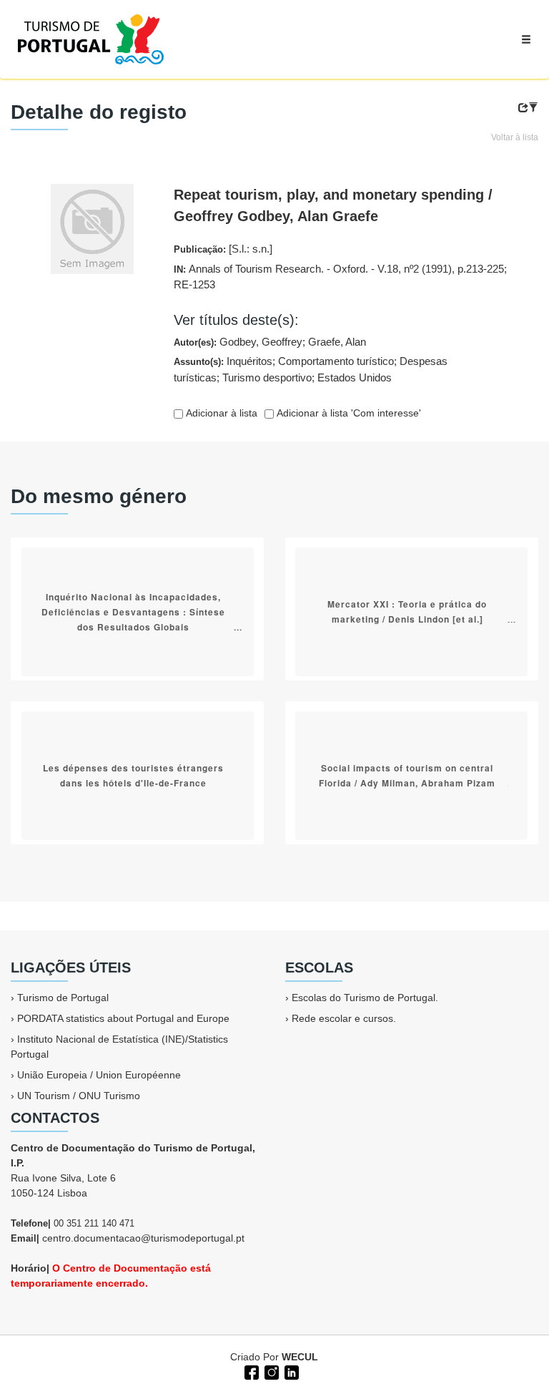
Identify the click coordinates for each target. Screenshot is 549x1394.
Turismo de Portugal (63, 997)
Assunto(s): (310, 369)
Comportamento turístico (336, 361)
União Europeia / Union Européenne (99, 1075)
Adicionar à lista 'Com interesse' (347, 413)
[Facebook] (250, 1371)
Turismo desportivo (267, 377)
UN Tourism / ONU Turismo (78, 1095)
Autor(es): (270, 342)
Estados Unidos (354, 377)
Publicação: (223, 249)
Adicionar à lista (220, 413)
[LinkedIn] (290, 1371)
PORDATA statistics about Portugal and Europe (123, 1018)
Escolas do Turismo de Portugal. (365, 997)
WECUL (300, 1357)
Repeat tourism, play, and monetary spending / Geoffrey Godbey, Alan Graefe (333, 205)
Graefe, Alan (337, 342)
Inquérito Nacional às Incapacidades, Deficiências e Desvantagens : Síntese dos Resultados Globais (133, 611)
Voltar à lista (514, 137)
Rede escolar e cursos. (344, 1018)
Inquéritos (249, 361)
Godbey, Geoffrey (260, 342)
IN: (340, 277)
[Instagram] (270, 1371)
